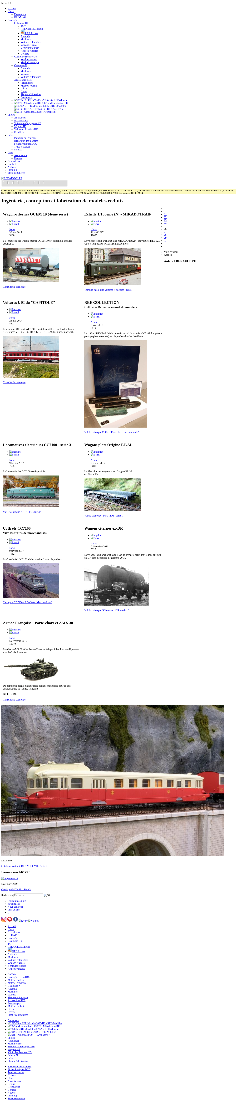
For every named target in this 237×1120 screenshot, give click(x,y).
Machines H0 (21, 120)
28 (165, 234)
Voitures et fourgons (31, 42)
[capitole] (31, 376)
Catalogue (13, 20)
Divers (24, 91)
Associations (20, 155)
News (11, 11)
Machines (25, 39)
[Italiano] (21, 183)
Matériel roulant (29, 85)
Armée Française (29, 50)
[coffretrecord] (115, 426)
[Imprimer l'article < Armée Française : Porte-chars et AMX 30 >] (15, 629)
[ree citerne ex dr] (116, 604)
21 (165, 214)
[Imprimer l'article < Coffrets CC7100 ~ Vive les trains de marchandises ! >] (15, 539)
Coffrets (25, 53)
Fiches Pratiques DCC (25, 143)
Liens (10, 152)
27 (165, 231)
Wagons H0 (20, 126)
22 (165, 217)
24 (165, 223)
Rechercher (7, 895)
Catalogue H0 (21, 23)
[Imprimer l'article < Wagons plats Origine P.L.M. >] (97, 451)
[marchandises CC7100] (31, 596)
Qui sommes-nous (17, 901)
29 (165, 237)
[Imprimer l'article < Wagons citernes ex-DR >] (97, 535)
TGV (23, 26)
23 (165, 220)
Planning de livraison (25, 138)
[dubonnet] (31, 281)
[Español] (26, 183)
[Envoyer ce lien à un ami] (14, 224)
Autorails (25, 36)
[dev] (112, 284)
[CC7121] (31, 506)
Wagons (25, 74)
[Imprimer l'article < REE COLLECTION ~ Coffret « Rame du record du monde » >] (97, 313)
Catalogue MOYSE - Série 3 (16, 889)
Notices (18, 149)
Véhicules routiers (30, 47)
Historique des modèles (26, 140)
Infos (10, 135)
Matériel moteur (29, 59)
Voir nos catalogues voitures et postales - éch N (108, 289)
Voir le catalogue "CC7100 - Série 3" (22, 512)
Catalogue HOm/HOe (25, 56)
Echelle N (19, 132)
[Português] (31, 183)
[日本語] (41, 183)
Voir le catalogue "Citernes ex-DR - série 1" (106, 610)
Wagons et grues (29, 45)
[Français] (5, 183)
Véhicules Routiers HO (26, 129)
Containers (26, 97)
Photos (11, 114)
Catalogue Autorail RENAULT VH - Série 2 (24, 866)
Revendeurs (14, 161)
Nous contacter (15, 906)
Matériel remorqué (30, 62)
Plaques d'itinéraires (31, 94)
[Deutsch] (16, 183)
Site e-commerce (16, 172)
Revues (18, 158)
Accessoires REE (23, 79)
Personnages (27, 82)
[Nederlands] (36, 183)
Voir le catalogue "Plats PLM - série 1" (104, 515)
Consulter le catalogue (14, 286)
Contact (12, 164)
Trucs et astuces (22, 146)
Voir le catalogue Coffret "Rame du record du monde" (111, 432)
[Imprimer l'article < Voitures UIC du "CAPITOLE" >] (15, 309)
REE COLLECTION (32, 28)
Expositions (20, 14)
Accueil (12, 8)
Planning (12, 170)
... (165, 226)
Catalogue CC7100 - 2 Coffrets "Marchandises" (27, 602)
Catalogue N (20, 65)
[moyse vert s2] (9, 878)
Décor (24, 88)
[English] (10, 183)
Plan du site (14, 909)
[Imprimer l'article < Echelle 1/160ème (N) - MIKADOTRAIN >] (97, 221)
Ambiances (20, 117)
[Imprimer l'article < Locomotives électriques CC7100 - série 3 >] (15, 451)
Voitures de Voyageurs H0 (27, 123)
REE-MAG (20, 17)
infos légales (14, 903)
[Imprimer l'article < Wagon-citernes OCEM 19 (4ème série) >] (15, 221)
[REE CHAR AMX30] (31, 680)
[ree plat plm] (112, 510)
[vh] (112, 855)
